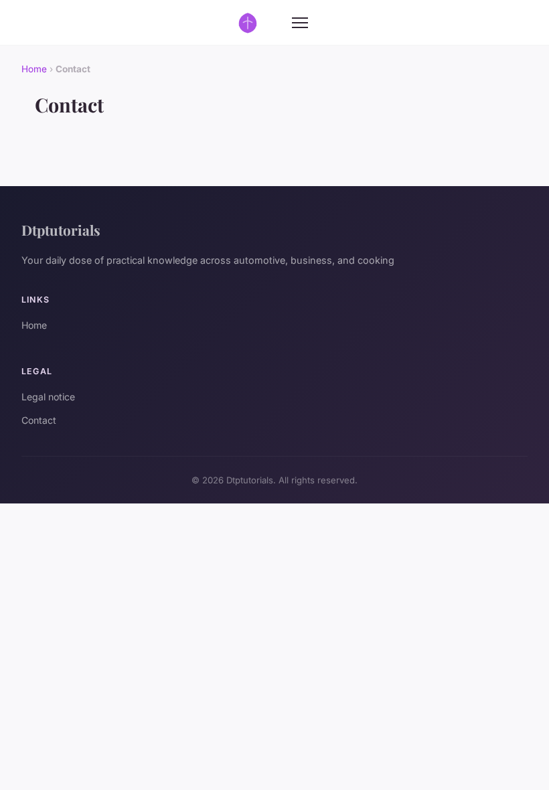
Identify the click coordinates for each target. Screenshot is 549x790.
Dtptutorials (60, 229)
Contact (38, 420)
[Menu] (300, 22)
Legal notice (48, 396)
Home (34, 69)
